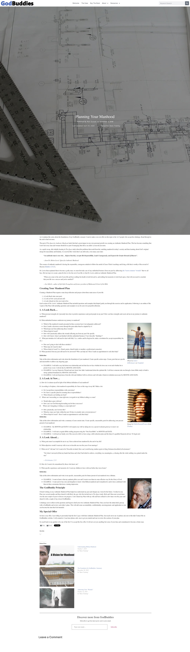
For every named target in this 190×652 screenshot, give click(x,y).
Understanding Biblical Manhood (87, 547)
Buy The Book (95, 3)
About (104, 3)
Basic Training (115, 126)
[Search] (187, 3)
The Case (84, 3)
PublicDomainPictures (140, 424)
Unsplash (140, 363)
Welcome (76, 3)
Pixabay (130, 426)
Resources (114, 3)
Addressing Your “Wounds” (85, 589)
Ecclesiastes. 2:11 (51, 460)
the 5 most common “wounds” (132, 270)
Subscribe (114, 627)
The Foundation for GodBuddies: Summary (90, 568)
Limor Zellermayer (132, 362)
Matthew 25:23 (50, 267)
